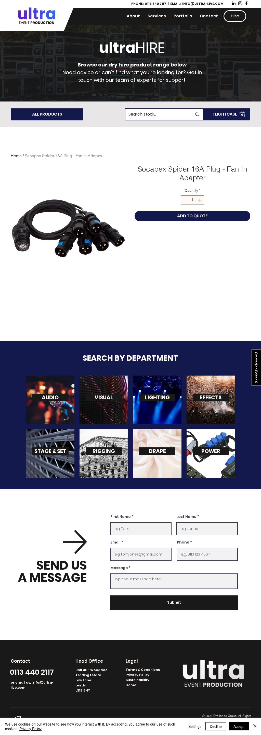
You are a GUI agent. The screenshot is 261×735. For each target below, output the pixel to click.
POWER (210, 451)
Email (115, 542)
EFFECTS (210, 397)
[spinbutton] (192, 200)
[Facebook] (246, 3)
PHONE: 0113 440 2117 (149, 4)
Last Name (186, 516)
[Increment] (200, 200)
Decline (216, 726)
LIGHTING (157, 397)
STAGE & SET (50, 451)
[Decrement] (184, 200)
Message (119, 568)
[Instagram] (240, 3)
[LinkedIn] (233, 3)
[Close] (255, 726)
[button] (242, 114)
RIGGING (104, 451)
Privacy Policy (137, 674)
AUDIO (50, 397)
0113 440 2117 (32, 672)
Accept (238, 726)
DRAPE (157, 451)
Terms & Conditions (143, 669)
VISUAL (104, 397)
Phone (183, 542)
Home (16, 155)
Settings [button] (194, 726)
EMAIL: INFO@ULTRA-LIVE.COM (197, 4)
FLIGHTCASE (225, 114)
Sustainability (137, 679)
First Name (120, 516)
